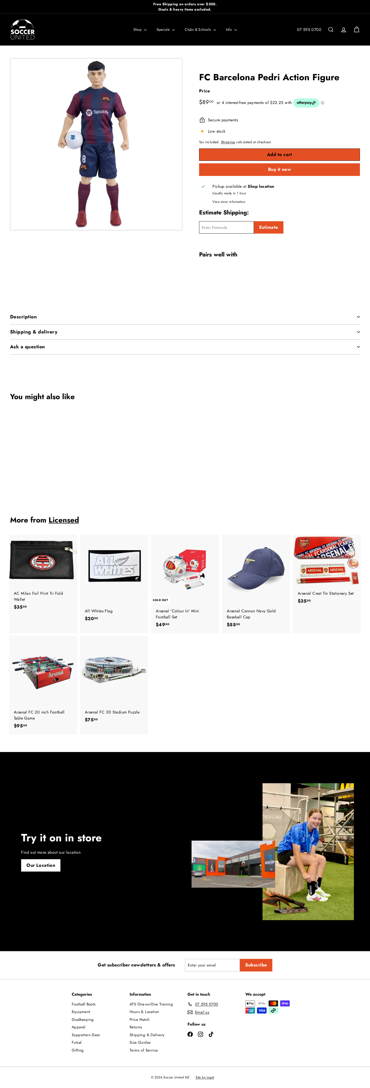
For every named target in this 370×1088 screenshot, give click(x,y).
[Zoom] (96, 144)
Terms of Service (144, 1050)
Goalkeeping (83, 1019)
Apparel (78, 1027)
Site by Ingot (205, 1077)
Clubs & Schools (198, 29)
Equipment (81, 1012)
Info (229, 29)
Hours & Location (144, 1012)
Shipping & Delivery (147, 1035)
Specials (164, 29)
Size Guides (140, 1042)
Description (23, 316)
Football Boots (84, 1004)
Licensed (64, 520)
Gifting (78, 1050)
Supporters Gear (86, 1035)
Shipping (228, 141)
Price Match (140, 1019)
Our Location (40, 865)
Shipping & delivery (33, 331)
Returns (136, 1027)
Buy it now (279, 169)
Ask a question (27, 346)
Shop (138, 29)
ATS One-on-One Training (151, 1004)
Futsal (76, 1042)
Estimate (268, 227)
